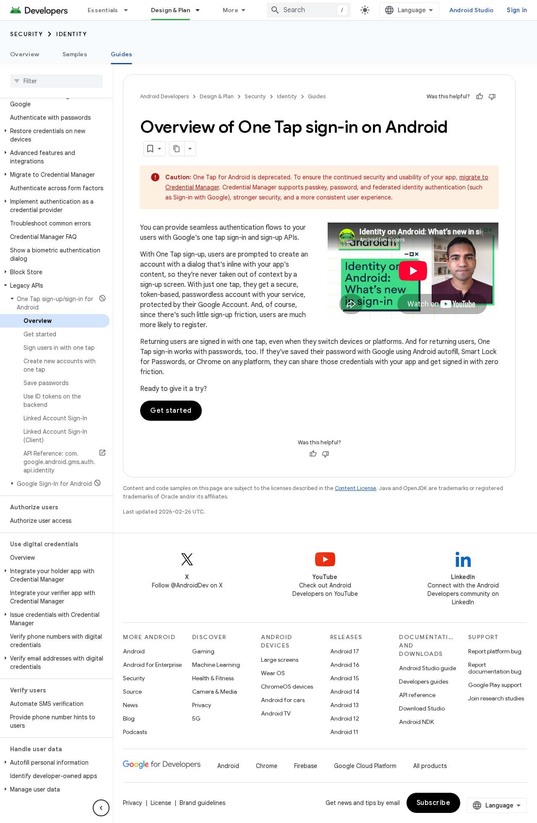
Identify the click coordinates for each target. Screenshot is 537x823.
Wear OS (273, 673)
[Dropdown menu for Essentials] (129, 10)
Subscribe (434, 803)
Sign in (517, 10)
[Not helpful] (492, 96)
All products (430, 766)
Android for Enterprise (152, 664)
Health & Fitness (213, 678)
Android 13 (344, 705)
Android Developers (164, 96)
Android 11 (344, 732)
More (230, 10)
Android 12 (344, 718)
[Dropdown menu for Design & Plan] (201, 10)
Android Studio (471, 10)
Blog (129, 718)
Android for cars (283, 700)
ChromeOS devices (287, 686)
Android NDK (416, 722)
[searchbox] (56, 81)
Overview (24, 54)
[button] (54, 100)
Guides (122, 54)
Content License (355, 488)
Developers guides (423, 681)
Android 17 (344, 651)
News (130, 705)
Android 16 (345, 664)
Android (134, 651)
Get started (171, 410)
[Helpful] (479, 96)
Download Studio (422, 708)
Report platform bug (494, 651)
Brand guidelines (202, 802)
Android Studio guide (427, 668)
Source (132, 691)
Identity (71, 34)
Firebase (305, 766)
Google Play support (494, 685)
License (161, 802)
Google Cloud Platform (365, 766)
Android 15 (344, 678)
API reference (417, 695)
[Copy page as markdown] (177, 149)
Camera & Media (214, 691)
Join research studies (496, 698)
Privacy (201, 705)
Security (26, 34)
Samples (75, 54)
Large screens (279, 659)
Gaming (203, 651)
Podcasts (135, 732)
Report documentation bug (494, 668)
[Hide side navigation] (101, 807)
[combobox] (309, 10)
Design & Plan (170, 10)
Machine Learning (216, 664)
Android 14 (345, 691)
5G (196, 718)
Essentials (103, 10)
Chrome (266, 766)
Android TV (276, 713)
